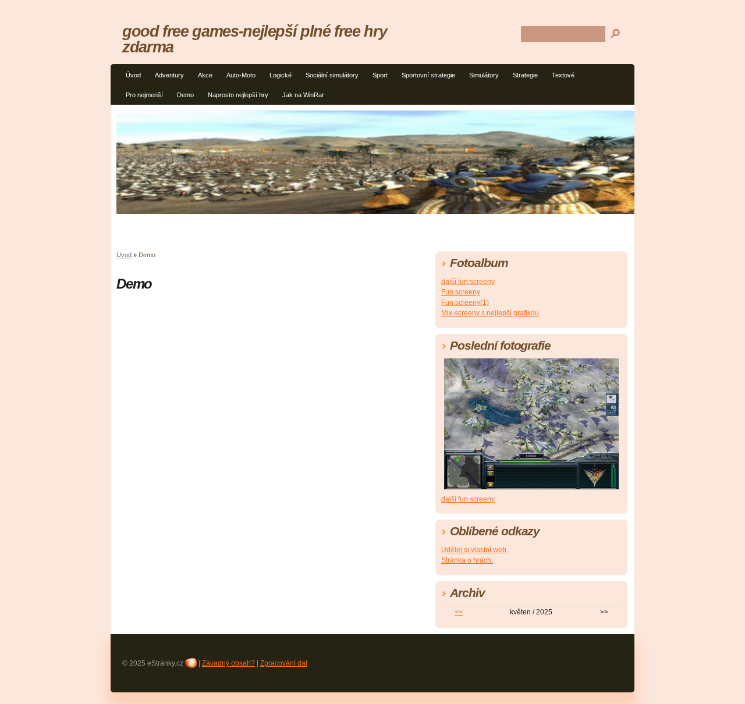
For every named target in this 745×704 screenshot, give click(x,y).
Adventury (169, 75)
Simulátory (484, 75)
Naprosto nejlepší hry (238, 94)
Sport (380, 75)
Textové (563, 75)
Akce (205, 75)
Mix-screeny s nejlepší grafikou (490, 313)
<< (459, 612)
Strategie (525, 75)
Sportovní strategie (428, 75)
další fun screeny (468, 282)
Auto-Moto (241, 75)
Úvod (133, 75)
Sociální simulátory (332, 75)
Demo (185, 94)
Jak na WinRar (303, 94)
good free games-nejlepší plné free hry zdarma (254, 39)
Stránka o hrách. (467, 560)
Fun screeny (460, 292)
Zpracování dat (283, 663)
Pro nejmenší (144, 94)
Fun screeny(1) (465, 302)
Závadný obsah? (228, 663)
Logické (280, 75)
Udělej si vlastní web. (474, 550)
